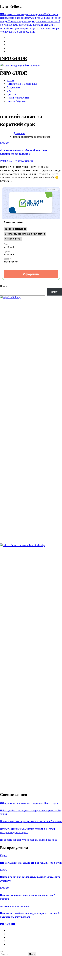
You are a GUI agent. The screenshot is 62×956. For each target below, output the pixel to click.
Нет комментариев (23, 160)
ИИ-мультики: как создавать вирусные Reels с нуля (29, 803)
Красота (11, 94)
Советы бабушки (16, 101)
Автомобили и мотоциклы (22, 83)
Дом (9, 90)
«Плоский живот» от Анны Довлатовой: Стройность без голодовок (24, 152)
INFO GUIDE (13, 58)
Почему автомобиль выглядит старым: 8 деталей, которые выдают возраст (30, 915)
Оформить (31, 274)
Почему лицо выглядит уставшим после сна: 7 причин (31, 821)
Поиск (3, 286)
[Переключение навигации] (1, 69)
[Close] (1, 951)
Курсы (10, 80)
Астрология (13, 87)
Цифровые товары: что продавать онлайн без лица (28, 839)
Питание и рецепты (18, 97)
